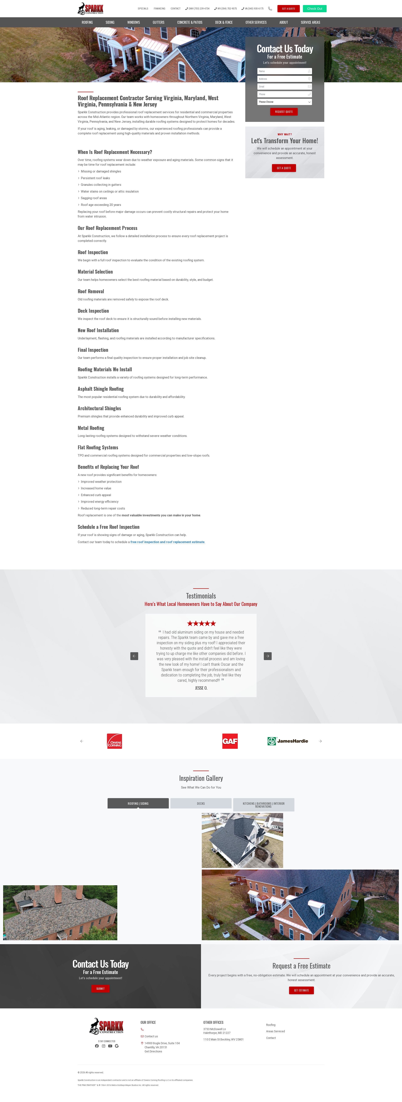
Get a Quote (288, 8)
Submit (100, 988)
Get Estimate (301, 990)
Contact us (151, 1036)
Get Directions (153, 1051)
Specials (143, 8)
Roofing (87, 22)
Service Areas (310, 22)
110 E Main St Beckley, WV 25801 (223, 1039)
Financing (159, 8)
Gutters (158, 22)
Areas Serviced (275, 1031)
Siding (110, 22)
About (284, 22)
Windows (133, 22)
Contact (176, 8)
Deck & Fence (224, 22)
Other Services (256, 22)
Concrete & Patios (189, 22)
